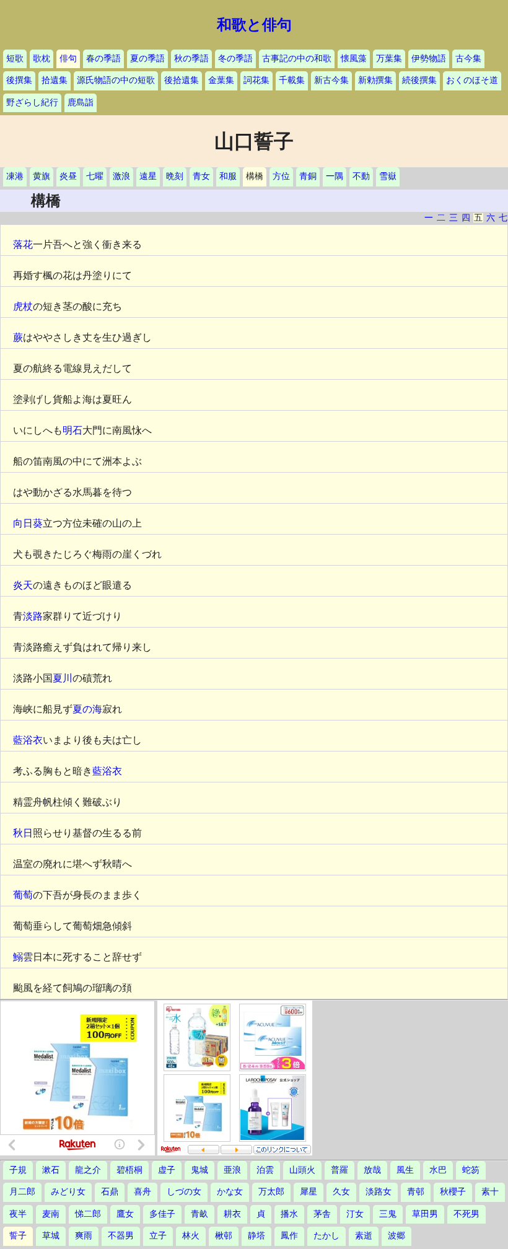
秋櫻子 (453, 1191)
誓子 (18, 1235)
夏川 (62, 678)
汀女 (355, 1214)
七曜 (94, 176)
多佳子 (162, 1214)
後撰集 (19, 80)
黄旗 (41, 176)
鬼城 (199, 1170)
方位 (281, 176)
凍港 (15, 176)
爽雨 (83, 1235)
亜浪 (232, 1170)
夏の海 (87, 709)
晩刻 (174, 176)
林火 (190, 1235)
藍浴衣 (28, 740)
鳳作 (289, 1235)
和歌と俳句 (254, 25)
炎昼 (68, 176)
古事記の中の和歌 (296, 58)
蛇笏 (471, 1170)
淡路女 (379, 1191)
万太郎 (271, 1191)
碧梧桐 (129, 1170)
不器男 (121, 1235)
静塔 (256, 1235)
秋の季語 (191, 58)
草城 (50, 1235)
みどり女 (68, 1191)
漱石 (50, 1170)
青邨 (415, 1191)
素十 (490, 1191)
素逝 (363, 1235)
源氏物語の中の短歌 (116, 80)
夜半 (18, 1214)
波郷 (396, 1235)
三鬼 (387, 1214)
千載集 (292, 80)
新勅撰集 (375, 80)
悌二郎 (88, 1214)
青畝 (199, 1214)
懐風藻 (354, 58)
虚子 (166, 1170)
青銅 (308, 176)
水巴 (438, 1170)
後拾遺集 (181, 80)
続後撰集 (419, 80)
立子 (158, 1235)
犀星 (308, 1191)
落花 (23, 244)
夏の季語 (147, 58)
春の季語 (103, 58)
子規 (18, 1170)
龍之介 (88, 1170)
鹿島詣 (81, 102)
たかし (326, 1235)
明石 (72, 430)
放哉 (372, 1170)
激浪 (121, 176)
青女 (201, 176)
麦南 (50, 1214)
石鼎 (109, 1191)
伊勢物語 (428, 58)
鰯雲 (23, 957)
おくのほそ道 (472, 80)
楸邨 (223, 1235)
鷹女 (125, 1214)
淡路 (33, 616)
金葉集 (221, 80)
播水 (289, 1214)
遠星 (148, 176)
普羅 (339, 1170)
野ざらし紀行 (32, 102)
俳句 (68, 58)
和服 (228, 176)
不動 (361, 176)
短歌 (15, 58)
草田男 (425, 1214)
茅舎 (322, 1214)
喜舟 (142, 1191)
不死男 (466, 1214)
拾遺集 (55, 80)
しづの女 (184, 1191)
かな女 (230, 1191)
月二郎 (22, 1191)
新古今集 (331, 80)
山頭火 (302, 1170)
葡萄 (23, 895)
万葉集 (389, 58)
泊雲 (265, 1170)
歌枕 (41, 58)
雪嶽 (387, 176)
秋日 (23, 833)
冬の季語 (235, 58)
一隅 (334, 176)
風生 (405, 1170)
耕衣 (232, 1214)
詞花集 (256, 80)
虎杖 (23, 306)
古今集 (468, 58)
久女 (341, 1191)
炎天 (23, 585)
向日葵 (28, 523)
